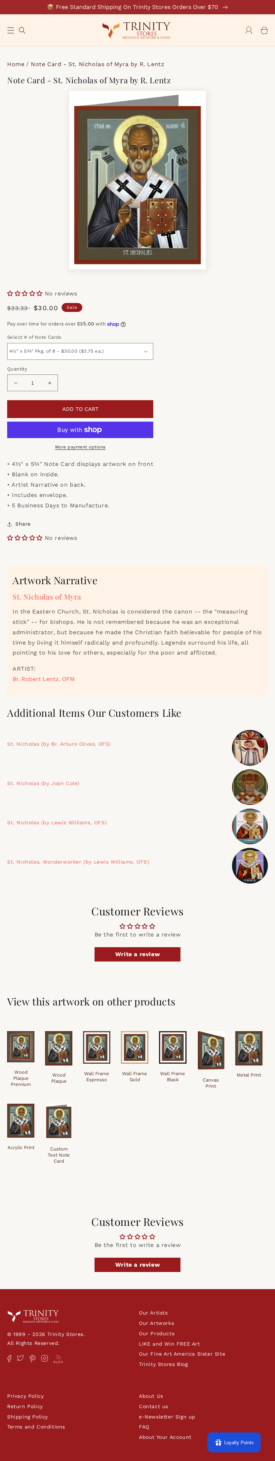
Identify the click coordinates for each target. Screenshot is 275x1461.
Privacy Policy (25, 1396)
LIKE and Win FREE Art (169, 1344)
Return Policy (25, 1406)
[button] (11, 30)
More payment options (80, 446)
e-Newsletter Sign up (167, 1417)
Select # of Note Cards (34, 337)
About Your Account (165, 1437)
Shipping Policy (27, 1417)
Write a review (137, 954)
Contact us (153, 1406)
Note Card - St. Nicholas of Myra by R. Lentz (97, 64)
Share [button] (23, 524)
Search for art (22, 29)
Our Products (156, 1333)
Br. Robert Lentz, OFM (44, 679)
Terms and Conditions (36, 1427)
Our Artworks (156, 1323)
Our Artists (153, 1313)
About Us (151, 1396)
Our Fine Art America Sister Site (182, 1354)
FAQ (144, 1427)
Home (15, 64)
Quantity (17, 369)
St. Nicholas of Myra (47, 596)
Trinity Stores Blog (163, 1364)
